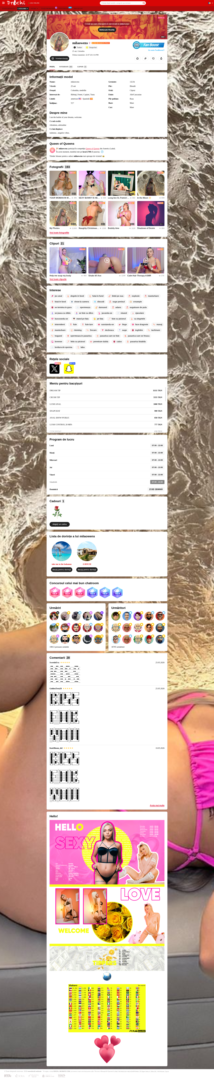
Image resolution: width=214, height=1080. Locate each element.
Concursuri (63, 9)
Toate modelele (8, 9)
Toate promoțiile (48, 9)
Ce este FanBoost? (156, 50)
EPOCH (56, 1071)
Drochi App (78, 9)
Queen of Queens (92, 149)
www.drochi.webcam (34, 1071)
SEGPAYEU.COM (65, 1071)
